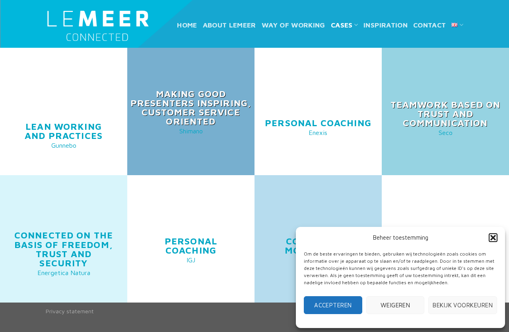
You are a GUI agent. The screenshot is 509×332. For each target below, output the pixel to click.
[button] (493, 238)
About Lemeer (229, 25)
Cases (342, 25)
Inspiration (385, 25)
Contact (429, 25)
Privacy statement (70, 311)
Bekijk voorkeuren (463, 305)
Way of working (293, 25)
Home (187, 25)
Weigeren (395, 305)
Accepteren (333, 305)
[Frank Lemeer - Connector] (98, 25)
